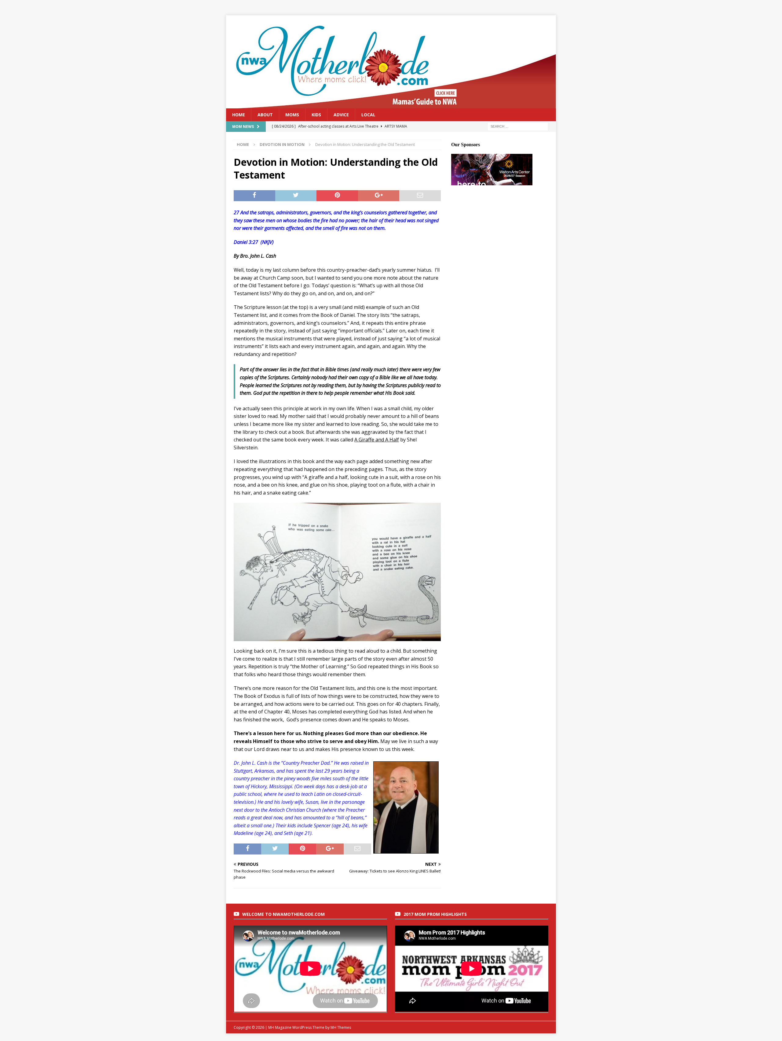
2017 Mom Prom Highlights (435, 914)
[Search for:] (517, 126)
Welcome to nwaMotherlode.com (283, 914)
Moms (292, 115)
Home (238, 115)
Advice (341, 115)
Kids (316, 115)
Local (368, 115)
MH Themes (341, 1027)
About (265, 115)
